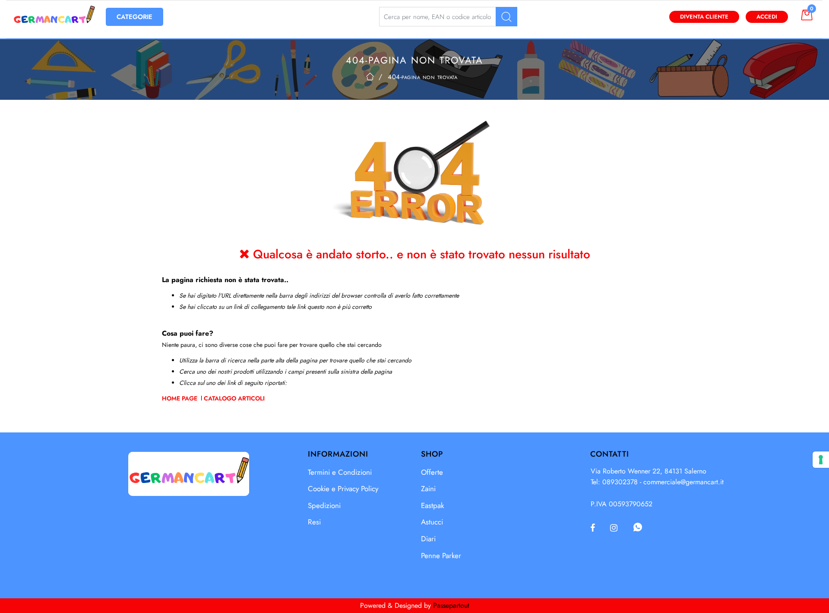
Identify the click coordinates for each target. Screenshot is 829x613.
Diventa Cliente (704, 17)
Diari (428, 539)
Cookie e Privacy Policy (343, 488)
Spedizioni (324, 505)
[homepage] (370, 76)
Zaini (428, 488)
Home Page (180, 398)
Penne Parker (441, 555)
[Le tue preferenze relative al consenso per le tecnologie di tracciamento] (821, 459)
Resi (314, 522)
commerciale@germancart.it (683, 482)
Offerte (432, 472)
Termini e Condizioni (340, 472)
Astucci (432, 522)
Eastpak (432, 505)
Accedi (766, 17)
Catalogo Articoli (234, 398)
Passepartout (451, 605)
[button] (506, 16)
